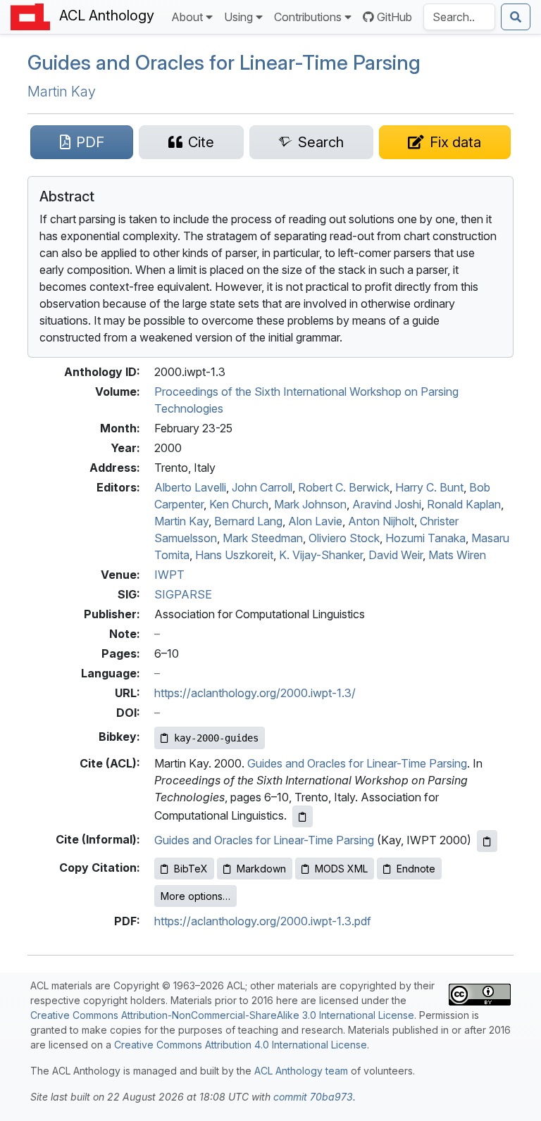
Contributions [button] (308, 17)
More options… (195, 896)
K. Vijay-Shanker (321, 555)
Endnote (416, 869)
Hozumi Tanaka (425, 538)
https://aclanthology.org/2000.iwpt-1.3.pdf (262, 921)
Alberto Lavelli (190, 487)
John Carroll (262, 487)
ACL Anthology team (301, 1071)
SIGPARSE (183, 594)
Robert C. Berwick (344, 487)
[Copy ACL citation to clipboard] (302, 816)
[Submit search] (515, 17)
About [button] (187, 17)
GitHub (394, 17)
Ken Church (238, 504)
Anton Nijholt (381, 521)
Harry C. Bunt (429, 487)
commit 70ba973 (313, 1097)
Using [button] (238, 17)
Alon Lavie (315, 521)
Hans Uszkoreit (234, 555)
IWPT (169, 575)
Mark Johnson (310, 504)
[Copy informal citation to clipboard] (487, 841)
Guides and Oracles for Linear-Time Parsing (224, 63)
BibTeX (191, 869)
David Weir (395, 555)
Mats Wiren (457, 555)
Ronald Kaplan (464, 504)
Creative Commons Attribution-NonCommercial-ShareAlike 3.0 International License (222, 1015)
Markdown (261, 869)
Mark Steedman (263, 538)
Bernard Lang (248, 521)
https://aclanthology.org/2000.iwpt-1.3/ (255, 693)
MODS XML (341, 869)
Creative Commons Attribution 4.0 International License (240, 1045)
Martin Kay (61, 91)
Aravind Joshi (386, 504)
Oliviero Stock (344, 538)
